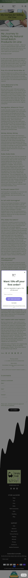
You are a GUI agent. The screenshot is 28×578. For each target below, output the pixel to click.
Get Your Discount (14, 299)
